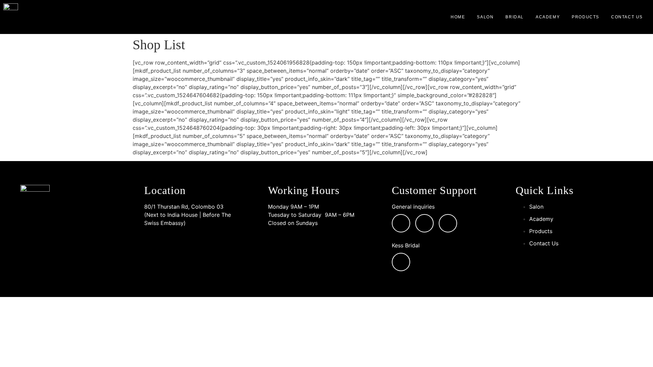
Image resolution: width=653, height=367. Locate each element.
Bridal (514, 17)
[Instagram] (424, 223)
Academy (548, 17)
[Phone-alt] (448, 223)
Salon (485, 17)
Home (458, 17)
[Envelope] (401, 223)
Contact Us (627, 17)
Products (585, 17)
